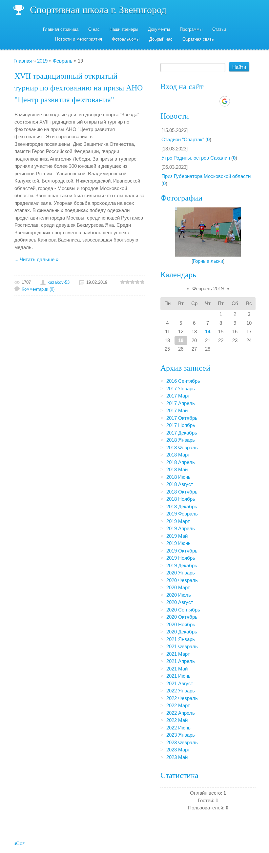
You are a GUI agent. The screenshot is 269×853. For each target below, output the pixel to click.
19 (180, 340)
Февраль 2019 (208, 288)
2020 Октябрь (181, 617)
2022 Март (178, 705)
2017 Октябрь (181, 418)
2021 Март (178, 654)
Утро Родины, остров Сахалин (195, 158)
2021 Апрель (180, 661)
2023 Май (177, 757)
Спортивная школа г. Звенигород (98, 9)
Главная (22, 61)
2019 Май (177, 536)
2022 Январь (180, 690)
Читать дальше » (39, 259)
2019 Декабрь (181, 565)
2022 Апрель (180, 713)
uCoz (19, 843)
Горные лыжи (208, 261)
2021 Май (177, 668)
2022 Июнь (178, 727)
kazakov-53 (59, 282)
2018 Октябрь (181, 491)
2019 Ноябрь (180, 558)
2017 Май (177, 410)
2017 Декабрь (181, 433)
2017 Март (178, 395)
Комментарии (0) (38, 289)
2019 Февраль (182, 513)
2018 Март (178, 454)
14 (207, 331)
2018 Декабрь (181, 506)
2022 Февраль (182, 698)
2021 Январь (180, 639)
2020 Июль (178, 595)
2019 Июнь (178, 543)
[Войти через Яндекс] (213, 101)
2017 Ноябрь (180, 425)
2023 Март (178, 749)
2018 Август (179, 484)
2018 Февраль (182, 447)
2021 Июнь (178, 676)
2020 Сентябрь (183, 609)
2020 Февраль (182, 580)
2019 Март (178, 521)
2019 (42, 61)
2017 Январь (180, 388)
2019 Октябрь (181, 550)
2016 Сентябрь (183, 381)
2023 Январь (180, 735)
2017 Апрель (180, 403)
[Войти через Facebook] (202, 101)
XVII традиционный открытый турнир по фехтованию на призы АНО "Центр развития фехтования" (78, 88)
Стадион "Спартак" (182, 139)
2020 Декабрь (181, 631)
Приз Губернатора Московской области (206, 176)
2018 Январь (180, 440)
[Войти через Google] (224, 101)
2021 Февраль (182, 646)
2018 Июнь (178, 477)
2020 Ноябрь (180, 624)
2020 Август (179, 602)
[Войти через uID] (180, 101)
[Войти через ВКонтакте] (191, 101)
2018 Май (177, 469)
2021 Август (179, 683)
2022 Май (177, 720)
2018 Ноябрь (180, 499)
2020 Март (178, 587)
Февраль (62, 61)
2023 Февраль (182, 742)
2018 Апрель (180, 462)
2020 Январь (180, 572)
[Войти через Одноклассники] (236, 101)
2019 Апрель (180, 528)
